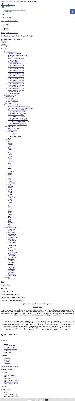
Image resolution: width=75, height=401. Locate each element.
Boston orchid (12, 235)
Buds (9, 151)
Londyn (10, 186)
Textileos (10, 222)
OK (46, 400)
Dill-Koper (11, 171)
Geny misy (11, 265)
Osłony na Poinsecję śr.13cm (16, 111)
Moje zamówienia (9, 375)
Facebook (6, 6)
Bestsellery (7, 360)
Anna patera (11, 279)
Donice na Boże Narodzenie (12, 105)
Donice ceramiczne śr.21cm (16, 80)
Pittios (10, 202)
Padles (10, 199)
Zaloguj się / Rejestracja (8, 5)
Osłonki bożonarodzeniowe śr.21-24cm (19, 121)
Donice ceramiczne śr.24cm (16, 85)
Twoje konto (8, 11)
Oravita (10, 194)
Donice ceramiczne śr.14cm (16, 68)
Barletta (10, 143)
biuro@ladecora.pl (13, 396)
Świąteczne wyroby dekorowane (17, 125)
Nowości (7, 358)
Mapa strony (8, 363)
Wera (9, 226)
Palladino (10, 201)
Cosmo (10, 158)
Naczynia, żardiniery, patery (16, 58)
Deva (9, 169)
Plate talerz (11, 270)
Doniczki (3, 41)
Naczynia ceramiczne (10, 257)
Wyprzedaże (8, 103)
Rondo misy (11, 272)
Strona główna (5, 300)
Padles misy (11, 269)
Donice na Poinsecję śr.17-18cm (17, 118)
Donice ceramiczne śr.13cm (16, 67)
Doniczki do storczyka (10, 227)
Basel (9, 146)
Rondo (10, 209)
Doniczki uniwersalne (14, 57)
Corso (10, 159)
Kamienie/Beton (9, 96)
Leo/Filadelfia (12, 242)
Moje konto (4, 372)
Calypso (10, 153)
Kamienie (11, 98)
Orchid (10, 247)
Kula (9, 184)
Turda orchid (11, 254)
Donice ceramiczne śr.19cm (16, 77)
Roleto (10, 207)
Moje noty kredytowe (10, 377)
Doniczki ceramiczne (10, 52)
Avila (9, 141)
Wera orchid (11, 255)
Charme (10, 156)
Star (9, 216)
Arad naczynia (12, 260)
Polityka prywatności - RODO (13, 350)
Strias (9, 219)
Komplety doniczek (13, 60)
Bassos (10, 148)
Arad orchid (11, 229)
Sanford (10, 250)
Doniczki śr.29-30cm (14, 92)
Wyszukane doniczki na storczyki (17, 55)
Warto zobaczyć (9, 126)
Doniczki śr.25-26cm (14, 87)
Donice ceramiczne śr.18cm (16, 75)
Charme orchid (12, 237)
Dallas (10, 166)
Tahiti (9, 221)
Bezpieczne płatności (10, 349)
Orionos (10, 196)
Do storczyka (4, 46)
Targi (9, 138)
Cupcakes (11, 161)
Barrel (10, 144)
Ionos (9, 179)
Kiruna (10, 181)
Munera (10, 188)
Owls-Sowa (11, 197)
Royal (10, 211)
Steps (9, 217)
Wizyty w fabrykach (14, 128)
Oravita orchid (12, 245)
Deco (9, 168)
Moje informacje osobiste (11, 380)
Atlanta (10, 231)
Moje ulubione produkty (11, 383)
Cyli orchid (11, 239)
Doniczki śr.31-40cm (14, 93)
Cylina (10, 164)
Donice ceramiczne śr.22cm (16, 82)
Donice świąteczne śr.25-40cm (17, 123)
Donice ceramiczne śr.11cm (16, 63)
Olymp (10, 192)
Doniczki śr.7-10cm (13, 62)
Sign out (3, 386)
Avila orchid (11, 232)
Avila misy (11, 262)
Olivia (10, 191)
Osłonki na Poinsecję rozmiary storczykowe (20, 108)
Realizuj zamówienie (12, 21)
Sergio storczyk (12, 252)
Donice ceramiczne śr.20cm (16, 78)
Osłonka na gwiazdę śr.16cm (16, 116)
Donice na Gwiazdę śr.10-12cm (17, 110)
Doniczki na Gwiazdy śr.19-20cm (18, 120)
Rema (9, 204)
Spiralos (10, 214)
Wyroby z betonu (13, 100)
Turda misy (11, 274)
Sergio (10, 212)
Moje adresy (8, 378)
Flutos (10, 174)
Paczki (14, 133)
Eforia (10, 173)
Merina (10, 244)
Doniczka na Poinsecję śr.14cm (17, 113)
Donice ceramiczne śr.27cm (16, 88)
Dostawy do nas (12, 130)
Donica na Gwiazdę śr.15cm (16, 115)
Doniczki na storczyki (14, 53)
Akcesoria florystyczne (11, 101)
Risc (9, 206)
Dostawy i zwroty (9, 347)
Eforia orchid (12, 240)
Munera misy (12, 267)
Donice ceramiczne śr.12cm (16, 65)
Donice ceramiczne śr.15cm (16, 70)
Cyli (9, 163)
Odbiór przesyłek (17, 136)
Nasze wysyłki (12, 131)
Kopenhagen (11, 183)
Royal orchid (12, 249)
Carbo (10, 154)
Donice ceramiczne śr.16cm (16, 72)
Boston (10, 149)
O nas (2, 282)
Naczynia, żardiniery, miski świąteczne (19, 106)
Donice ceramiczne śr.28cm (16, 90)
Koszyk (3, 14)
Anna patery (11, 259)
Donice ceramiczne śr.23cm (16, 83)
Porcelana (3, 44)
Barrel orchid (12, 234)
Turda (9, 224)
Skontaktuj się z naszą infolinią (10, 294)
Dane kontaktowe (6, 285)
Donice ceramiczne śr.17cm (16, 73)
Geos (9, 178)
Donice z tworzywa (10, 95)
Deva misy (11, 264)
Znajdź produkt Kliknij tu (17, 36)
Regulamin (4, 288)
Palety (13, 135)
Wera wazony (12, 275)
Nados (10, 189)
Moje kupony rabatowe (11, 382)
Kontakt (6, 361)
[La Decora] (19, 1)
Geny (9, 176)
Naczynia (3, 42)
